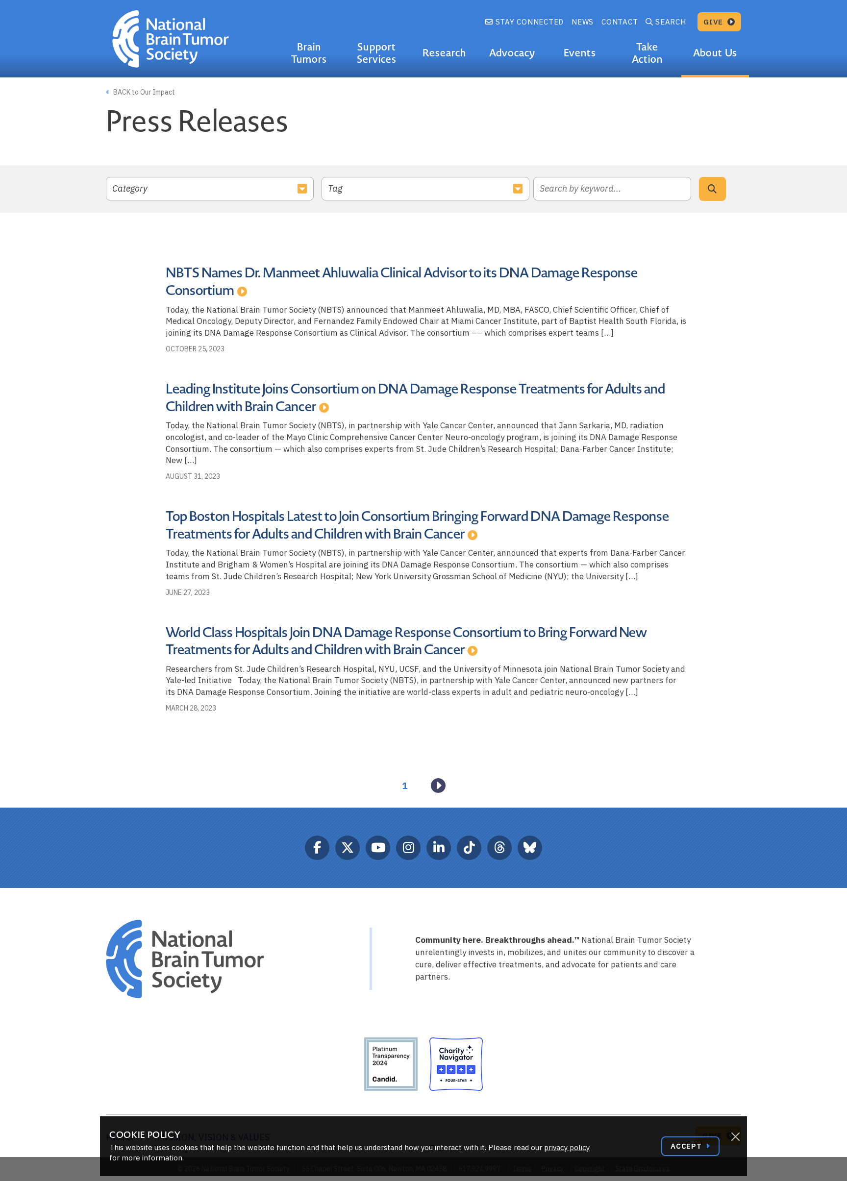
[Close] (735, 1136)
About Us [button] (715, 53)
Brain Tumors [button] (309, 53)
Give (714, 21)
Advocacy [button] (512, 53)
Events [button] (580, 53)
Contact (619, 21)
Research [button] (444, 53)
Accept (687, 1146)
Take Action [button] (647, 53)
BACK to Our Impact (143, 92)
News (583, 21)
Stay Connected (528, 21)
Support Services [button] (377, 53)
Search (670, 21)
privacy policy (567, 1147)
